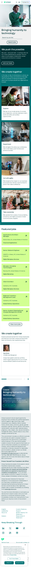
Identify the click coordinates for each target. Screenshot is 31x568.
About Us (4, 512)
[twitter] (10, 528)
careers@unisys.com (10, 489)
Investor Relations (21, 509)
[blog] (10, 533)
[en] (19, 2)
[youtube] (17, 528)
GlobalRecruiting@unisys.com (10, 453)
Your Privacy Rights (13, 558)
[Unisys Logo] (7, 2)
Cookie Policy (13, 555)
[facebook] (24, 528)
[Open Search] (16, 2)
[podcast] (17, 533)
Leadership (5, 511)
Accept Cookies (19, 562)
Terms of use (5, 542)
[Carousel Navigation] (26, 379)
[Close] (25, 544)
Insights (4, 509)
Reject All (9, 562)
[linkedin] (3, 528)
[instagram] (3, 533)
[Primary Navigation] (2, 2)
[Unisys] (3, 539)
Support (18, 511)
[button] (24, 379)
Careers (4, 516)
